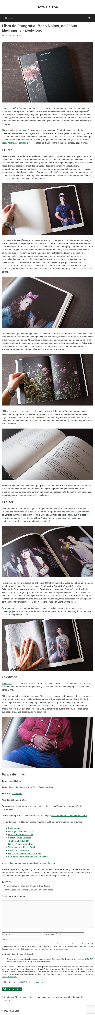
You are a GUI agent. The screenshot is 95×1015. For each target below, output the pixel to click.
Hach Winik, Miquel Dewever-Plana (24, 853)
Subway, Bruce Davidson (19, 838)
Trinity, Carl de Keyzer (18, 841)
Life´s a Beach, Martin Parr (20, 844)
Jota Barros (47, 7)
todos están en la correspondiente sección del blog (31, 863)
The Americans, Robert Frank (21, 847)
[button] (89, 18)
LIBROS (8, 882)
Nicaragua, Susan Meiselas (21, 831)
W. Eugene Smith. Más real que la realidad (28, 857)
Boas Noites (22, 133)
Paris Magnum (15, 828)
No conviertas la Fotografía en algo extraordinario (27, 886)
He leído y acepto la (24, 982)
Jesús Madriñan (9, 143)
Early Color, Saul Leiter (19, 850)
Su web (5, 608)
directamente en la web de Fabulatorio (69, 815)
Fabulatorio (23, 143)
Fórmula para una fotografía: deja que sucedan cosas (28, 890)
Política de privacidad (9, 977)
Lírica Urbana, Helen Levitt (20, 834)
